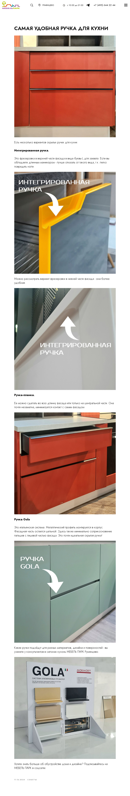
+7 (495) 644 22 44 (104, 5)
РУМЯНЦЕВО (48, 5)
